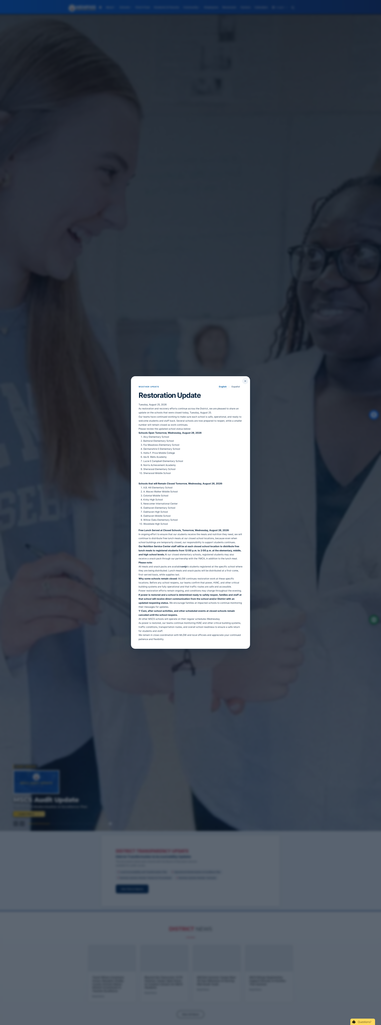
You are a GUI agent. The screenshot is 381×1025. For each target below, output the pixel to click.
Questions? (364, 1022)
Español (236, 386)
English (223, 386)
